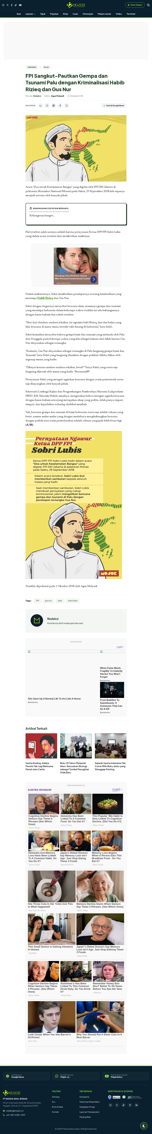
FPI (37, 600)
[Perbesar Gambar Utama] (76, 181)
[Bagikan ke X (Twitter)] (66, 105)
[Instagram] (3, 5)
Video (119, 13)
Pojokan (54, 13)
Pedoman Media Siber (90, 1102)
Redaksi (52, 618)
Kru (53, 1102)
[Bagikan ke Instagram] (47, 105)
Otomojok (88, 13)
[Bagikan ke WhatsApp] (40, 105)
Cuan (75, 13)
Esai (19, 13)
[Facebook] (11, 5)
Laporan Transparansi (89, 1112)
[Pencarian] (148, 5)
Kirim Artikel (57, 1107)
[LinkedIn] (136, 1105)
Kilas (65, 13)
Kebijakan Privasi (87, 1107)
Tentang (56, 1097)
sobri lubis (72, 600)
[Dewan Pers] (124, 1097)
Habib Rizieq (45, 298)
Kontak (55, 1112)
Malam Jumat (104, 13)
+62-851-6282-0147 (15, 1115)
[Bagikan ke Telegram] (53, 105)
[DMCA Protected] (116, 1097)
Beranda (32, 67)
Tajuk (42, 13)
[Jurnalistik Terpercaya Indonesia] (134, 1097)
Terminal (131, 13)
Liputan (29, 13)
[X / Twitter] (8, 5)
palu (60, 600)
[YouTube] (20, 5)
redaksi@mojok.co (15, 1111)
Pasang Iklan (85, 1117)
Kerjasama (84, 1097)
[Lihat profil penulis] (36, 626)
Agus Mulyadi (89, 586)
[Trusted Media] (109, 1097)
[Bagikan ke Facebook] (60, 105)
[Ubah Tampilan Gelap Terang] (144, 1126)
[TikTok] (16, 5)
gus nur (48, 600)
